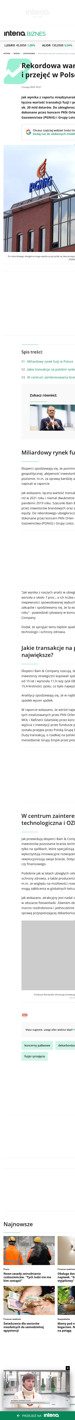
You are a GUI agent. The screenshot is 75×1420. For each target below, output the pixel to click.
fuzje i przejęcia (34, 1056)
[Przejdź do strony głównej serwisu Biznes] (36, 33)
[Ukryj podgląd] (68, 1368)
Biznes (17, 53)
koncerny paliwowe (37, 1045)
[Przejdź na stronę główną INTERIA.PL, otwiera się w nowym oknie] (15, 33)
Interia (6, 53)
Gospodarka (29, 53)
